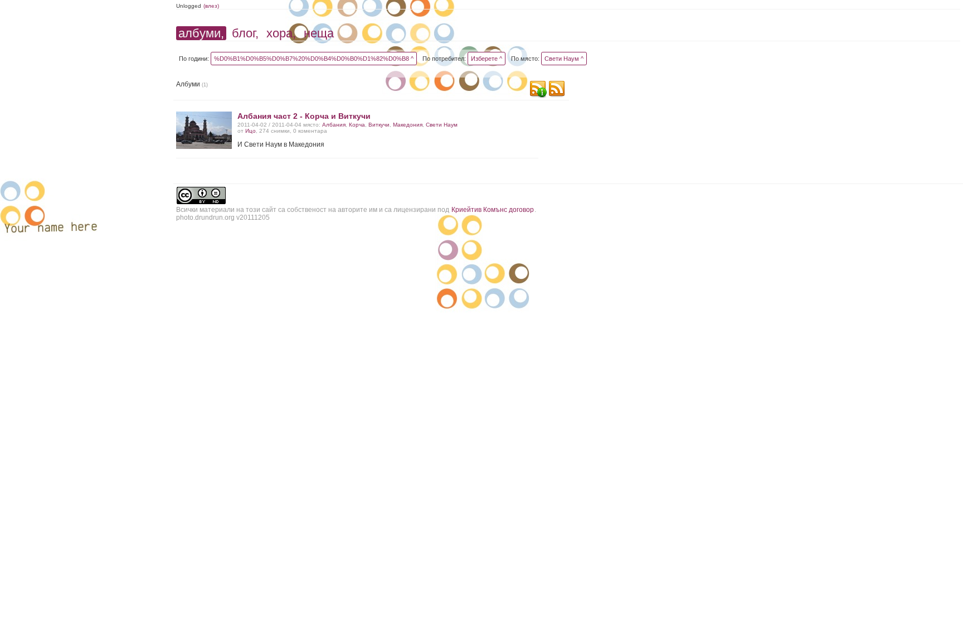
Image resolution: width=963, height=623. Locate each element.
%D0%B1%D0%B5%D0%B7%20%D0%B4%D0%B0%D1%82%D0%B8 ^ (314, 58)
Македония (407, 125)
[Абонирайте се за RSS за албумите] (556, 90)
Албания (334, 125)
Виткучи (379, 125)
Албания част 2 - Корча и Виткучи (304, 116)
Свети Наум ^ (563, 58)
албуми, (201, 33)
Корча (357, 125)
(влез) (211, 6)
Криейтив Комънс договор (492, 210)
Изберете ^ (486, 58)
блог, (245, 33)
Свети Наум (442, 125)
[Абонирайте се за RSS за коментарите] (537, 90)
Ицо (250, 131)
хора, (281, 33)
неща (319, 33)
